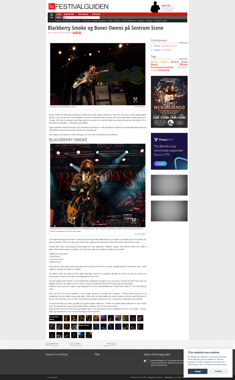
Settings (218, 371)
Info (58, 17)
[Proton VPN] (169, 151)
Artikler (96, 14)
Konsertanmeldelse (162, 67)
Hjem (59, 14)
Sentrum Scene (179, 61)
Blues (184, 64)
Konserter (69, 14)
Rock (154, 64)
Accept (198, 371)
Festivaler (83, 14)
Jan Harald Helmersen (181, 377)
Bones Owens (160, 61)
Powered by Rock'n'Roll (138, 377)
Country (164, 70)
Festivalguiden (52, 377)
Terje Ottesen (166, 50)
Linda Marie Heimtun (56, 33)
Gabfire (160, 377)
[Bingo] (169, 101)
